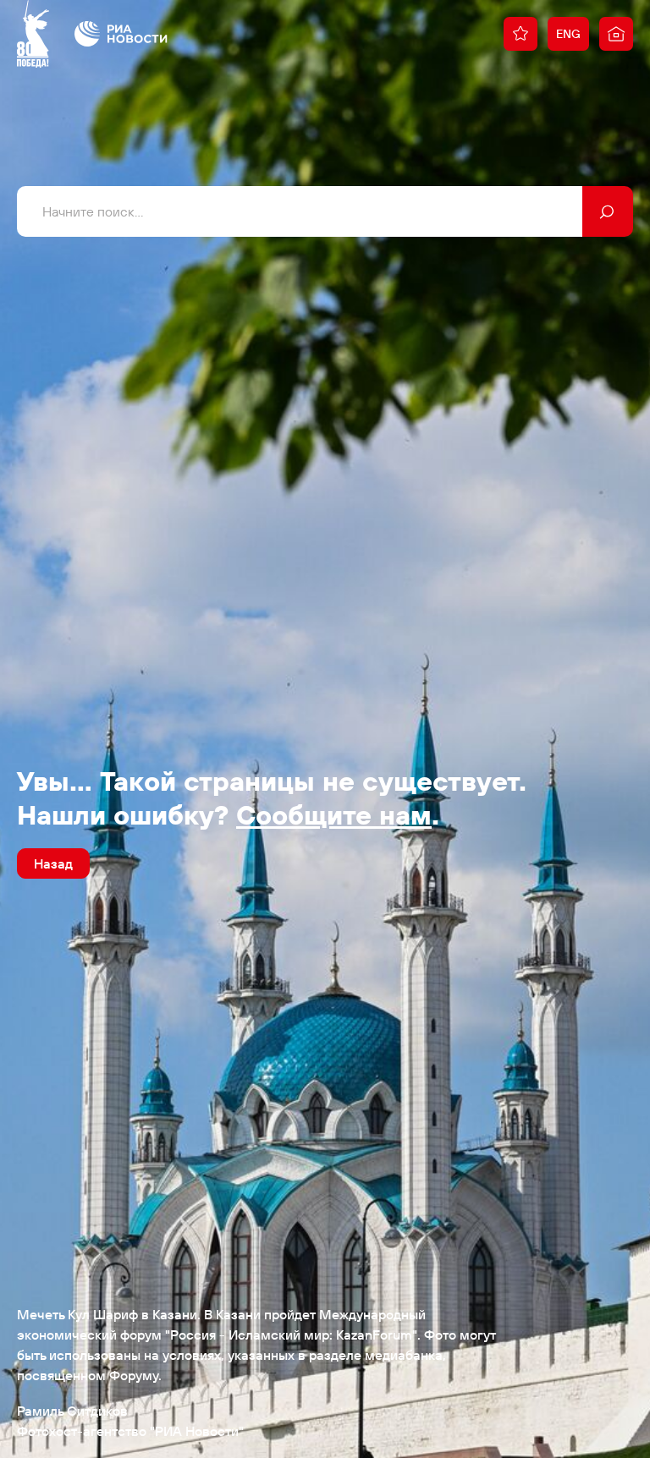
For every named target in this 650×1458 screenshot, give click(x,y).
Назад (53, 863)
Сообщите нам (334, 814)
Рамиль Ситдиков (72, 1410)
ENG (568, 33)
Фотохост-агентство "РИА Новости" (130, 1430)
